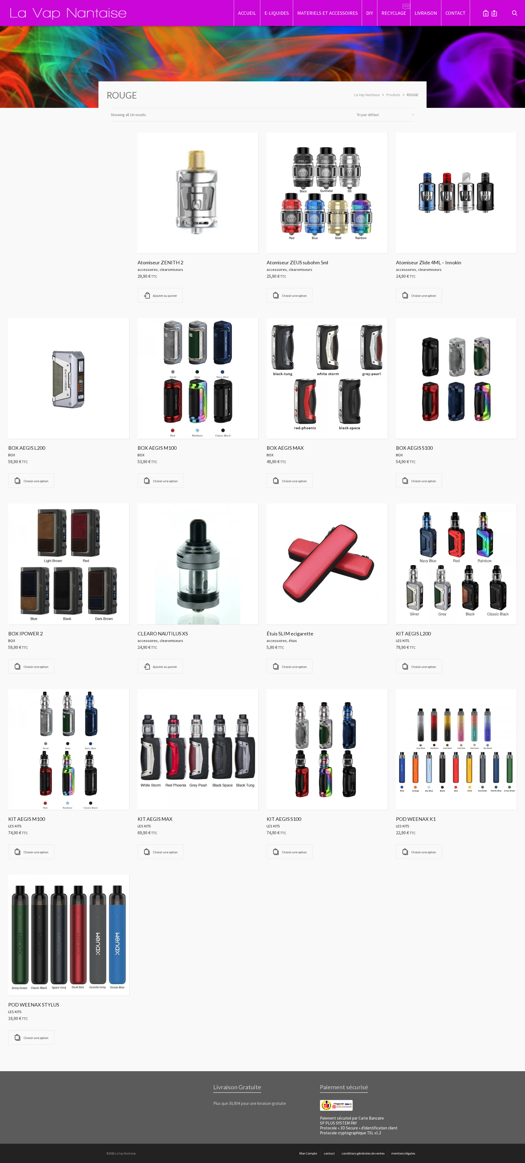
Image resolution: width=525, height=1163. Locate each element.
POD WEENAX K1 (416, 819)
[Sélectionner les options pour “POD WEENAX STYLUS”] (20, 983)
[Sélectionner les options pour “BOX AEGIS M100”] (150, 426)
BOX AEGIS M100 (157, 448)
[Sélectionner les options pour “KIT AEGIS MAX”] (150, 797)
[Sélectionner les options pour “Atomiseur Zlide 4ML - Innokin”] (408, 240)
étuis (293, 640)
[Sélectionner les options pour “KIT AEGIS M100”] (20, 797)
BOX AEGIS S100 (414, 448)
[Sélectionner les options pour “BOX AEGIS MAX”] (279, 426)
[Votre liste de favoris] (494, 13)
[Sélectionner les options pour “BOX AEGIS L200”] (20, 426)
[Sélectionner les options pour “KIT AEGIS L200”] (408, 611)
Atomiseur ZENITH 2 (160, 262)
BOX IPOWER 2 (25, 634)
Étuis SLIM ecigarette (290, 634)
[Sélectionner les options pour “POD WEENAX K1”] (408, 797)
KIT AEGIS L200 (413, 634)
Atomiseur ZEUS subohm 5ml (297, 262)
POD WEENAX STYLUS (33, 1005)
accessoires (148, 269)
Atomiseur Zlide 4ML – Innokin (428, 262)
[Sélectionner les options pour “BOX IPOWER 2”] (20, 611)
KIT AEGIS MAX (155, 819)
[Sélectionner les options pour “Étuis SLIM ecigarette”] (279, 611)
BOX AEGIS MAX (285, 448)
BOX (11, 454)
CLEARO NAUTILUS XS (163, 634)
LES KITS (402, 640)
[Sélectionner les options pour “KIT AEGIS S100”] (279, 797)
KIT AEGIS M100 (26, 819)
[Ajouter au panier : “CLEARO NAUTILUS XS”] (150, 611)
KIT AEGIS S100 (284, 819)
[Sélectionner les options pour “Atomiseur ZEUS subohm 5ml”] (279, 240)
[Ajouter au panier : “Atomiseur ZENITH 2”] (150, 240)
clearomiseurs (171, 269)
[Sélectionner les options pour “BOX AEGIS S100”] (408, 426)
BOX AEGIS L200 (26, 448)
